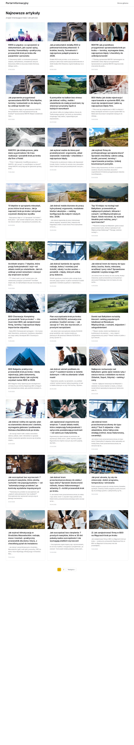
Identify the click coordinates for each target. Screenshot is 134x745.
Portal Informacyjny (17, 3)
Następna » (71, 569)
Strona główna (122, 3)
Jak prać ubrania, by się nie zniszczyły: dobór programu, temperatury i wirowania (105, 480)
